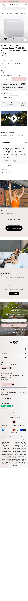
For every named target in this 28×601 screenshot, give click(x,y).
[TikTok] (11, 399)
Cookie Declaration (22, 437)
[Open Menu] (3, 5)
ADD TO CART (19, 79)
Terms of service (5, 437)
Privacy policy (13, 437)
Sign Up (23, 106)
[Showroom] (5, 5)
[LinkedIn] (5, 399)
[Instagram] (8, 399)
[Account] (23, 5)
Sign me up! (14, 325)
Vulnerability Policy (20, 439)
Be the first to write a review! (14, 228)
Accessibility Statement (9, 439)
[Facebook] (2, 398)
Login (23, 103)
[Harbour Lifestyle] (14, 5)
